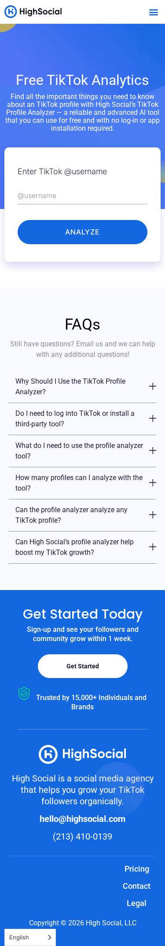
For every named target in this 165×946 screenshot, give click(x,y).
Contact (136, 886)
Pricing (137, 868)
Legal (137, 903)
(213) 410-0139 (82, 836)
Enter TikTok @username (62, 171)
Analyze (82, 231)
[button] (153, 11)
